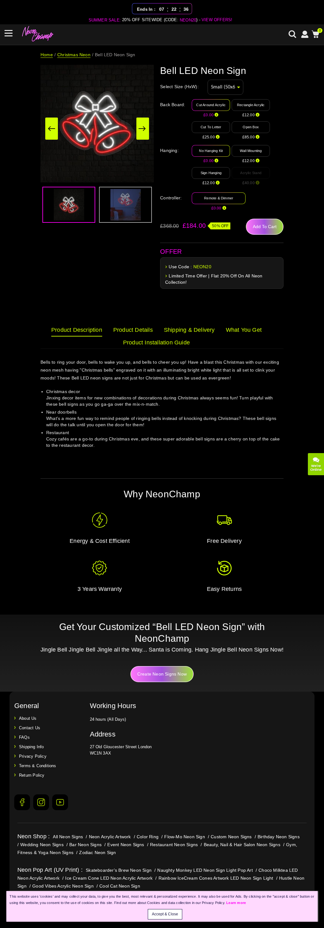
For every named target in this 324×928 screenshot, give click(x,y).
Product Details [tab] (133, 330)
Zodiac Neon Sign (97, 852)
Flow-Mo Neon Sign (184, 836)
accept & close (165, 914)
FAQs (24, 737)
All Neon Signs (68, 836)
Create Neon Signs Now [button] (162, 673)
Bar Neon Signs (85, 844)
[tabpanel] (162, 412)
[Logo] (38, 34)
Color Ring (148, 836)
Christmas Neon (73, 54)
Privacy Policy (33, 756)
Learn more (236, 903)
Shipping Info (31, 746)
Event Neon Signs (125, 844)
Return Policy (32, 775)
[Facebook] (22, 802)
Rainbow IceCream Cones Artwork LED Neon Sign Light (216, 878)
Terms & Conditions (37, 765)
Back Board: (172, 104)
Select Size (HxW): (179, 86)
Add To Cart (265, 226)
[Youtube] (60, 802)
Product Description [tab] (76, 330)
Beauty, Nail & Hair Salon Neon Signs (242, 844)
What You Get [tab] (244, 330)
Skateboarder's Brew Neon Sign (119, 870)
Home (46, 54)
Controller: (171, 197)
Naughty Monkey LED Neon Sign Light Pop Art (204, 870)
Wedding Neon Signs (42, 844)
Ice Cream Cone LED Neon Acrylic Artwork (109, 878)
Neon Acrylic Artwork (110, 836)
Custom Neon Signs (231, 836)
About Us (28, 718)
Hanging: (169, 150)
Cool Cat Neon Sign (119, 886)
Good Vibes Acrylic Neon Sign (63, 886)
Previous (51, 129)
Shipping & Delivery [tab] (189, 330)
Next (142, 129)
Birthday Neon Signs (279, 836)
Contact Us (29, 727)
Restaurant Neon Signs (174, 844)
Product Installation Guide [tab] (156, 342)
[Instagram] (41, 802)
